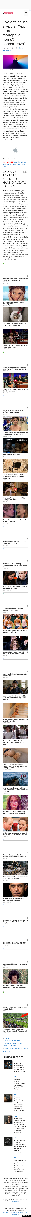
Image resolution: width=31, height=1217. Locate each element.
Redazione (14, 1212)
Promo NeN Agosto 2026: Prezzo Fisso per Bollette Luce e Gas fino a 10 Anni (19, 1067)
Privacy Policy (22, 1212)
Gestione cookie (26, 1215)
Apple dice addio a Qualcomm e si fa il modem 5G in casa (14, 164)
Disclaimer (15, 1214)
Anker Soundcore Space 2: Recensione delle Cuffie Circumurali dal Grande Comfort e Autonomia (20, 1146)
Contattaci (15, 1202)
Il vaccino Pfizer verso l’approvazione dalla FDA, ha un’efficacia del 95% (12, 1043)
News (7, 1038)
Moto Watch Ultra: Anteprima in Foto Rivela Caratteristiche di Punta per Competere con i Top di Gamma (20, 1166)
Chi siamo (6, 1212)
